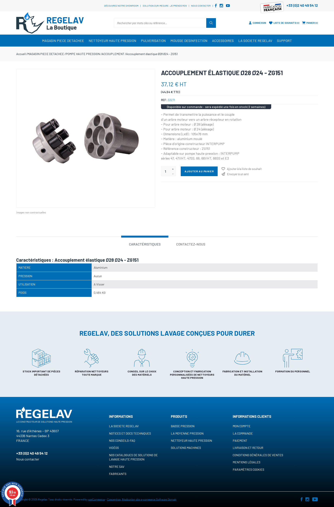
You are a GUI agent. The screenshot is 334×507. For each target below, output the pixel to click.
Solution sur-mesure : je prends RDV (165, 5)
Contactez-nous (190, 244)
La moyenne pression (187, 433)
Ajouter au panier (199, 171)
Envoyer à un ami (238, 174)
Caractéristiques (145, 244)
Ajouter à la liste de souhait (244, 169)
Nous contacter (201, 5)
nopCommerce (96, 499)
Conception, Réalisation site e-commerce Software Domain (141, 499)
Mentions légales (246, 462)
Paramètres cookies (248, 469)
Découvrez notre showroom (121, 5)
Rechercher (211, 23)
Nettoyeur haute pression (191, 440)
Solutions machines (186, 447)
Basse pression (182, 426)
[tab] (144, 244)
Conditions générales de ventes (258, 455)
